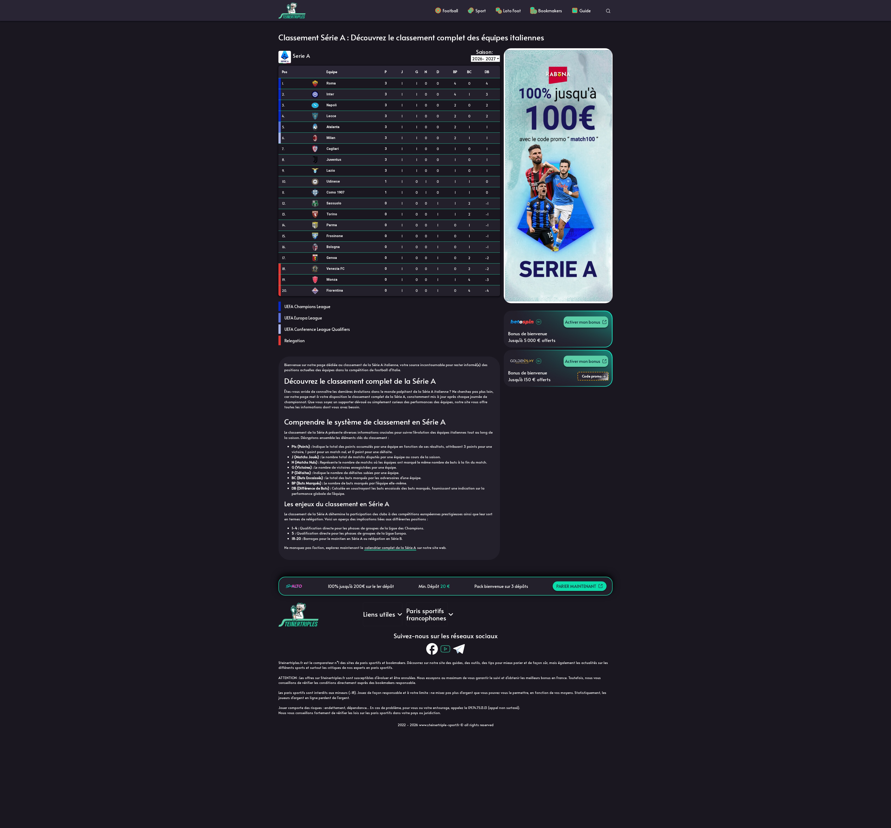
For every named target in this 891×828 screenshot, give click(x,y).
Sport (480, 10)
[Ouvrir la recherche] (608, 10)
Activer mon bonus (582, 322)
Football (450, 10)
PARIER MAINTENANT (576, 586)
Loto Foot (512, 10)
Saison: (484, 51)
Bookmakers (550, 10)
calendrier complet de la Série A (390, 547)
